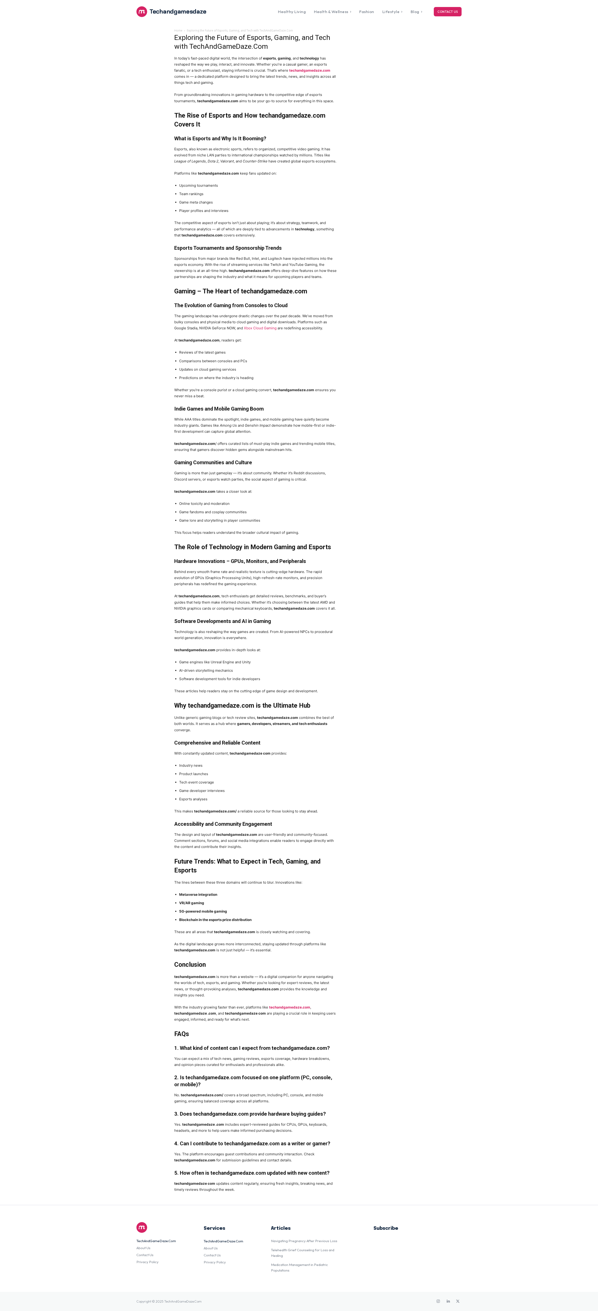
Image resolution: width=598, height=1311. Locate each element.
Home (178, 30)
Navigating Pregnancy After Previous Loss (304, 1241)
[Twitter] (458, 1301)
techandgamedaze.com (309, 70)
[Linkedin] (448, 1301)
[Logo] (164, 1227)
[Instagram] (438, 1301)
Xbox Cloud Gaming (260, 328)
